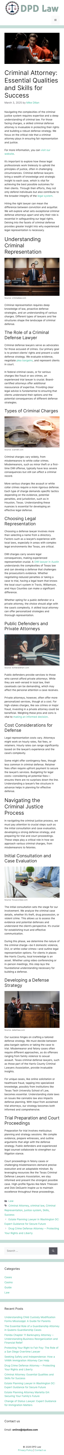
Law (11, 1200)
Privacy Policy (25, 1450)
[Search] (53, 1251)
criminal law (37, 1205)
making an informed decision (30, 716)
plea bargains (25, 360)
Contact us (40, 1450)
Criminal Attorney (18, 1205)
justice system (32, 1210)
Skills (46, 1210)
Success (9, 1214)
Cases (8, 1277)
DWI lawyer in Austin (46, 561)
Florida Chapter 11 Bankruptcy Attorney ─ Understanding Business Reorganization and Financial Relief (31, 1339)
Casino (8, 1282)
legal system (45, 195)
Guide (8, 1287)
